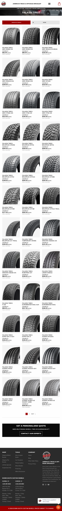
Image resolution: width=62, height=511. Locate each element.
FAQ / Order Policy (33, 461)
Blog (29, 458)
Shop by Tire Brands (5, 461)
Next (33, 414)
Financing (18, 468)
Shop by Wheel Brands (6, 456)
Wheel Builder (19, 465)
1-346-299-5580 (19, 483)
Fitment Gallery (19, 463)
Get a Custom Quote (19, 456)
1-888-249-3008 (20, 8)
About (29, 455)
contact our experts (31, 433)
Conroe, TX (18, 481)
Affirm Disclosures (20, 471)
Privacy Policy (32, 463)
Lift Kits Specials (6, 465)
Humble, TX (5, 481)
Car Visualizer (19, 460)
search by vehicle (16, 22)
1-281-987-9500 (6, 483)
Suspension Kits (6, 467)
